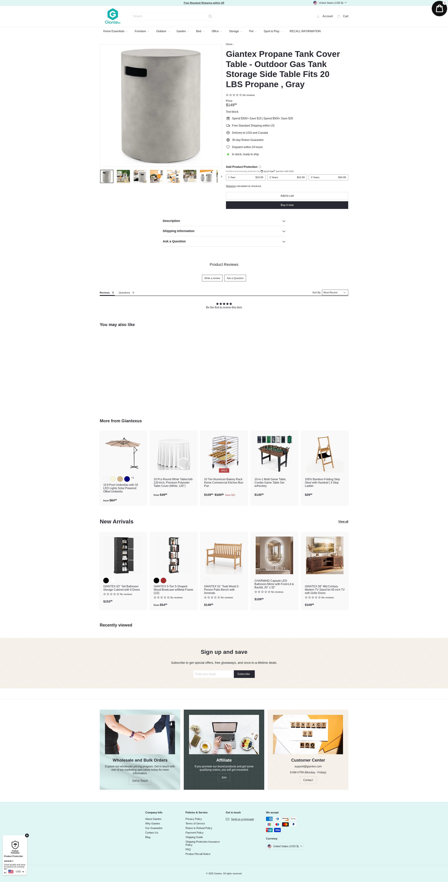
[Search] (210, 16)
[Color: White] (113, 580)
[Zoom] (161, 106)
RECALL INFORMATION (305, 31)
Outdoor (161, 31)
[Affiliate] (224, 734)
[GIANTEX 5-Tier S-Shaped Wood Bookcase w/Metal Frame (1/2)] (173, 571)
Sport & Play (272, 31)
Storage (234, 31)
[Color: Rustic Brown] (163, 580)
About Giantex (153, 818)
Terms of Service (195, 823)
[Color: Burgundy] (106, 479)
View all (343, 521)
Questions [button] (124, 292)
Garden (182, 31)
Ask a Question (235, 278)
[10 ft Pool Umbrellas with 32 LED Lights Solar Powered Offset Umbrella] (123, 468)
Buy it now (287, 205)
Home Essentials (114, 31)
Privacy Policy (194, 818)
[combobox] (172, 16)
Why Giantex (152, 823)
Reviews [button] (105, 292)
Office (215, 31)
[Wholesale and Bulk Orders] (140, 734)
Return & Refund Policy (199, 828)
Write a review (212, 278)
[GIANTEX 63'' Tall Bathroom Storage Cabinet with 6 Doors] (123, 569)
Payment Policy (195, 832)
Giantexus (131, 420)
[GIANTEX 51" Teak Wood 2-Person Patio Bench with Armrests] (224, 571)
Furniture (141, 31)
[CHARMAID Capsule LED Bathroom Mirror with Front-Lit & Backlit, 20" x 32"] (274, 568)
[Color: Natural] (207, 580)
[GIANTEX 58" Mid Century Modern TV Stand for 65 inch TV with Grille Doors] (324, 571)
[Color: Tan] (120, 479)
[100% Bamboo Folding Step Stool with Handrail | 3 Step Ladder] (324, 465)
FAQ (188, 849)
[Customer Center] (308, 734)
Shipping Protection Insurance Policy (203, 843)
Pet (251, 31)
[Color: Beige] (113, 479)
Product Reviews (224, 264)
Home (229, 44)
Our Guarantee (153, 828)
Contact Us (151, 832)
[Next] (220, 176)
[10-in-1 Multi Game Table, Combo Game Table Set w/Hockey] (274, 465)
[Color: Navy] (127, 479)
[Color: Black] (106, 580)
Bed (199, 31)
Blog (147, 837)
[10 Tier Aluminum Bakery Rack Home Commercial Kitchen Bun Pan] (224, 465)
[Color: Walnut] (307, 580)
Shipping (231, 186)
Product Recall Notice (198, 853)
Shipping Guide (194, 837)
